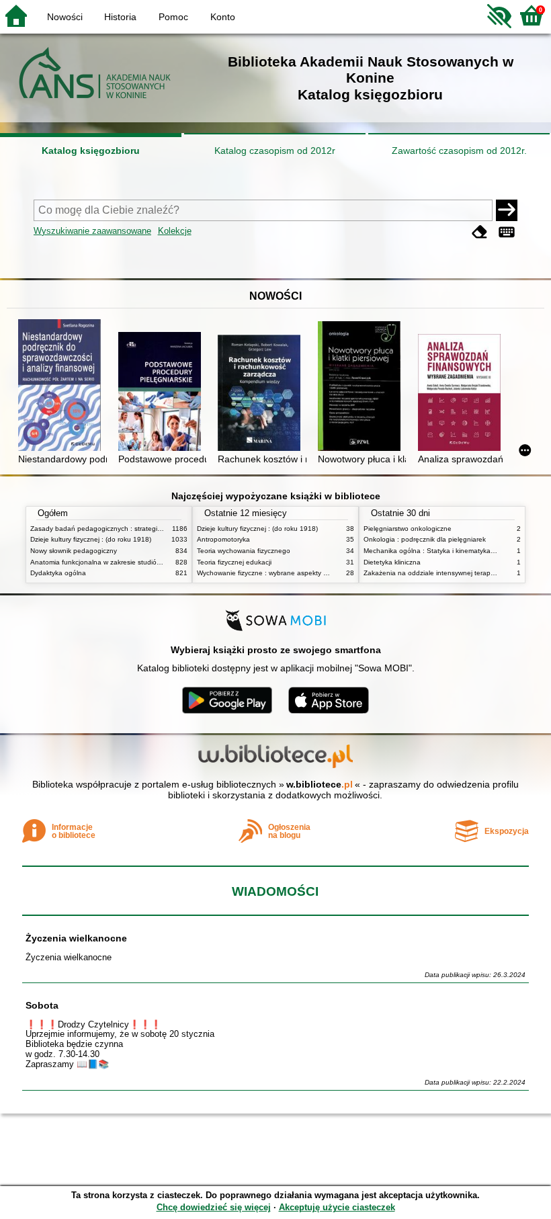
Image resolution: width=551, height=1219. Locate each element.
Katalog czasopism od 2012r (274, 150)
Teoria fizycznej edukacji (234, 562)
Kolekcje (175, 231)
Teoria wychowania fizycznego (243, 550)
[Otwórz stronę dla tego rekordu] (62, 386)
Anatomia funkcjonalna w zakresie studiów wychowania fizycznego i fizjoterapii (151, 562)
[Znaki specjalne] (506, 232)
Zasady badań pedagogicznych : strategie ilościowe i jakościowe (130, 528)
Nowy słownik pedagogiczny (73, 550)
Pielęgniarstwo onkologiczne (408, 528)
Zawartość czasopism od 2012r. (459, 150)
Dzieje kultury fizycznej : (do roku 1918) (90, 539)
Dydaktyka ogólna (58, 573)
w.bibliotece (319, 784)
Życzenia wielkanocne (76, 938)
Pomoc (173, 16)
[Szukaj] (506, 210)
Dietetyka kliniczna (392, 562)
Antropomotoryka (223, 539)
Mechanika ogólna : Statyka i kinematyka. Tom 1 (438, 550)
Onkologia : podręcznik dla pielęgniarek (425, 539)
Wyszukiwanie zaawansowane (92, 231)
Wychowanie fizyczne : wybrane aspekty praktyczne (277, 573)
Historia (120, 16)
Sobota (42, 1005)
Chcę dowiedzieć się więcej (214, 1207)
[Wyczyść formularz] (480, 232)
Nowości (65, 16)
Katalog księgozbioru (91, 150)
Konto (222, 16)
